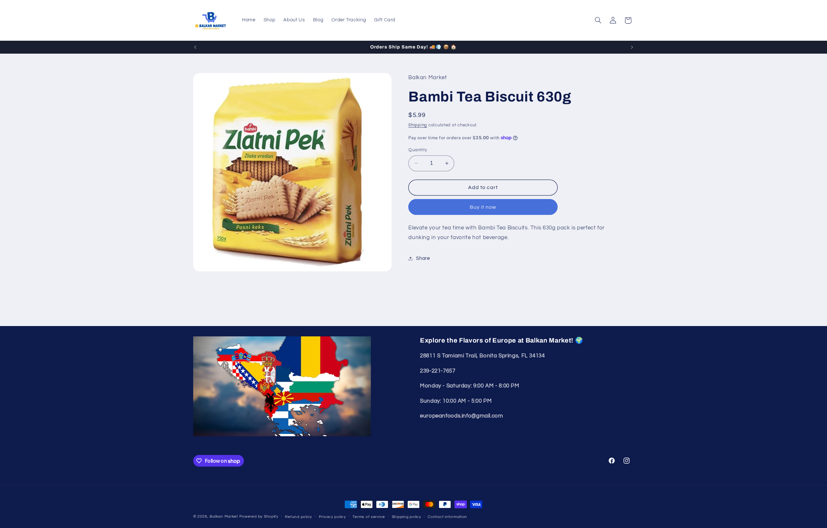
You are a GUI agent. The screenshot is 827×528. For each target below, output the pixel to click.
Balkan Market (224, 516)
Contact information (447, 517)
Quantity (417, 150)
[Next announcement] (632, 47)
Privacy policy (332, 517)
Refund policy (298, 517)
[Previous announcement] (195, 47)
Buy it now (483, 207)
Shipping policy (406, 517)
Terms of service (368, 517)
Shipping (417, 125)
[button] (598, 20)
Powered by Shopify (258, 516)
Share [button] (423, 258)
